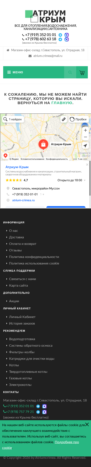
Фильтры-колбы (21, 352)
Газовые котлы (20, 378)
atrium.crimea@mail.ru (47, 56)
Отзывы (15, 250)
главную (61, 102)
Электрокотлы (20, 384)
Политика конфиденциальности (34, 257)
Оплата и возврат (22, 244)
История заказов (22, 323)
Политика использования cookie (34, 263)
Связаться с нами (22, 279)
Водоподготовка (22, 339)
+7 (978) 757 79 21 (20, 411)
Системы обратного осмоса (30, 345)
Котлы (14, 365)
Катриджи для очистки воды (31, 358)
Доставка (16, 237)
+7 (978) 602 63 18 (40, 39)
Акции (14, 301)
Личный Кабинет (22, 317)
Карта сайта (18, 285)
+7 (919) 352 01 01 (40, 35)
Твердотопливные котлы (28, 371)
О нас (13, 230)
